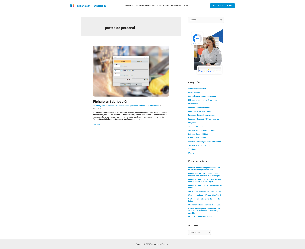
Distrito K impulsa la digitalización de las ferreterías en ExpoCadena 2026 (204, 169)
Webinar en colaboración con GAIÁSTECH (204, 195)
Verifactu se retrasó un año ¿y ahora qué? (204, 191)
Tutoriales (192, 149)
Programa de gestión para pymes (201, 115)
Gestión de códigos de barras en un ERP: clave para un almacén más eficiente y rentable (204, 211)
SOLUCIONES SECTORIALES (145, 6)
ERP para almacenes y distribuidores (202, 100)
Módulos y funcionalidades (103, 106)
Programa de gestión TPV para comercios (204, 119)
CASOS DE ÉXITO (163, 6)
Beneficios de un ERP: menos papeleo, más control (205, 186)
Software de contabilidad (198, 134)
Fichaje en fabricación (110, 101)
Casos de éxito (194, 92)
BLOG (186, 6)
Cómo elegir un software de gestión (202, 96)
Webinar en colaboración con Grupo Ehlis (204, 205)
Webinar (191, 153)
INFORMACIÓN (176, 6)
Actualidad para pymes (197, 89)
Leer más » (97, 124)
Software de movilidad (197, 138)
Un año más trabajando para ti (200, 217)
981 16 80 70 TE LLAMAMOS (222, 5)
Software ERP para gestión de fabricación (131, 106)
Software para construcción (199, 145)
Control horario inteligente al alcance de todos (204, 200)
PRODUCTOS (129, 6)
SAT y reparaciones (195, 126)
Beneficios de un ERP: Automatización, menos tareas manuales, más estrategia (204, 175)
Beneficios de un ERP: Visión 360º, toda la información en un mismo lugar (204, 180)
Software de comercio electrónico (201, 130)
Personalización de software (199, 111)
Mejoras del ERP (194, 104)
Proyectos (192, 123)
